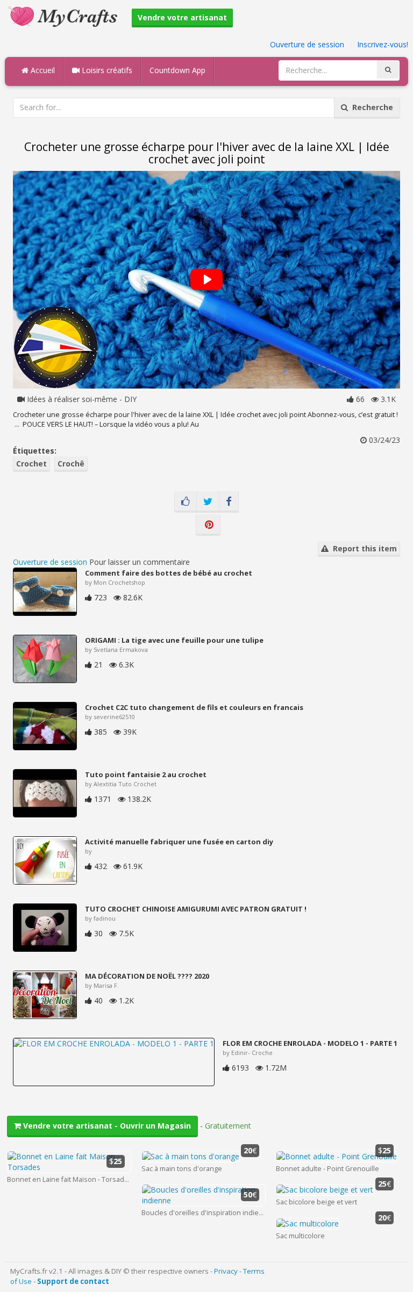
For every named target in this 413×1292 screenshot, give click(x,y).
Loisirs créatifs (106, 70)
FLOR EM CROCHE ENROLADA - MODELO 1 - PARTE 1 (310, 1043)
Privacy (226, 1271)
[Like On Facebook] (185, 502)
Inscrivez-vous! (382, 44)
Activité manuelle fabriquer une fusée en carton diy (179, 841)
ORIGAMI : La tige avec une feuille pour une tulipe (174, 640)
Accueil (42, 70)
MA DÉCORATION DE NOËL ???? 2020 (147, 976)
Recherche (370, 107)
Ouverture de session (307, 44)
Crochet (31, 463)
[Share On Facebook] (229, 502)
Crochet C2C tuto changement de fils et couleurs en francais (194, 707)
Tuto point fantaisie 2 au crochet (145, 774)
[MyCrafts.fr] (64, 15)
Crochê (71, 463)
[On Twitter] (207, 502)
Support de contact (73, 1281)
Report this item (363, 548)
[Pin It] (208, 525)
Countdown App (177, 70)
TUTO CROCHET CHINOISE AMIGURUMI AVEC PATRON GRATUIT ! (196, 909)
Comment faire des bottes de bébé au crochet (168, 573)
